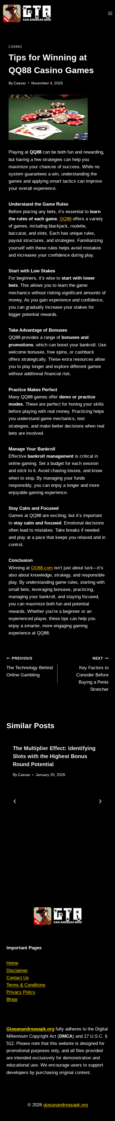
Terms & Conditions (25, 984)
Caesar (20, 83)
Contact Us (17, 977)
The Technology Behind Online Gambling (29, 666)
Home (12, 963)
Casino (15, 47)
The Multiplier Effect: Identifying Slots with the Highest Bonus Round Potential (54, 756)
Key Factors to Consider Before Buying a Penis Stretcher (92, 674)
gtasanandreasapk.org (65, 1104)
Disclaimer (17, 970)
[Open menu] (110, 13)
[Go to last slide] (15, 801)
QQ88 (65, 218)
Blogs (12, 999)
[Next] (100, 801)
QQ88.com (42, 567)
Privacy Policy (20, 992)
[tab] (46, 869)
